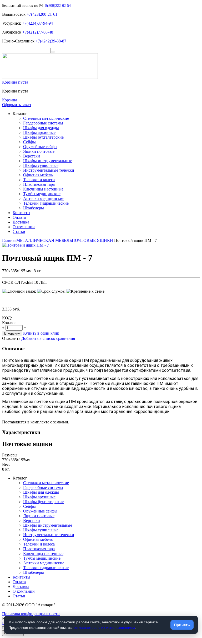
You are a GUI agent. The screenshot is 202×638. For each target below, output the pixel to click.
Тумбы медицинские (41, 194)
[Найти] (53, 51)
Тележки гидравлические (46, 203)
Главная (9, 240)
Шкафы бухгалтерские (43, 137)
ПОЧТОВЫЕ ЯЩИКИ (93, 240)
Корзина (9, 100)
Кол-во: (9, 322)
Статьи (19, 231)
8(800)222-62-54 (58, 6)
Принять (182, 625)
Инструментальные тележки (48, 170)
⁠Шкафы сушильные (40, 165)
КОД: (7, 318)
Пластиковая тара (39, 184)
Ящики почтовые (38, 151)
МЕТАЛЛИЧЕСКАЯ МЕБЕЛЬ (44, 240)
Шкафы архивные (39, 132)
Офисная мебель (38, 175)
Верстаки (31, 156)
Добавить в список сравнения (48, 338)
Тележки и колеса (39, 179)
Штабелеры (33, 208)
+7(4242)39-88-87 (51, 41)
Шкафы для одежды (41, 128)
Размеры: (10, 455)
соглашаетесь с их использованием (104, 627)
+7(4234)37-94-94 (37, 23)
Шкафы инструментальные (47, 161)
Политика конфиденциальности (31, 614)
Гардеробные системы (43, 123)
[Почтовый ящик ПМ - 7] (25, 245)
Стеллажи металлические (46, 118)
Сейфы (29, 142)
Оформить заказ (16, 104)
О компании (24, 227)
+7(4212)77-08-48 (37, 32)
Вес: (6, 464)
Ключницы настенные (43, 189)
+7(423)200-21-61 (42, 14)
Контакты (21, 212)
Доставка (21, 222)
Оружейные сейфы (40, 146)
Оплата (19, 217)
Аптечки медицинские (43, 198)
